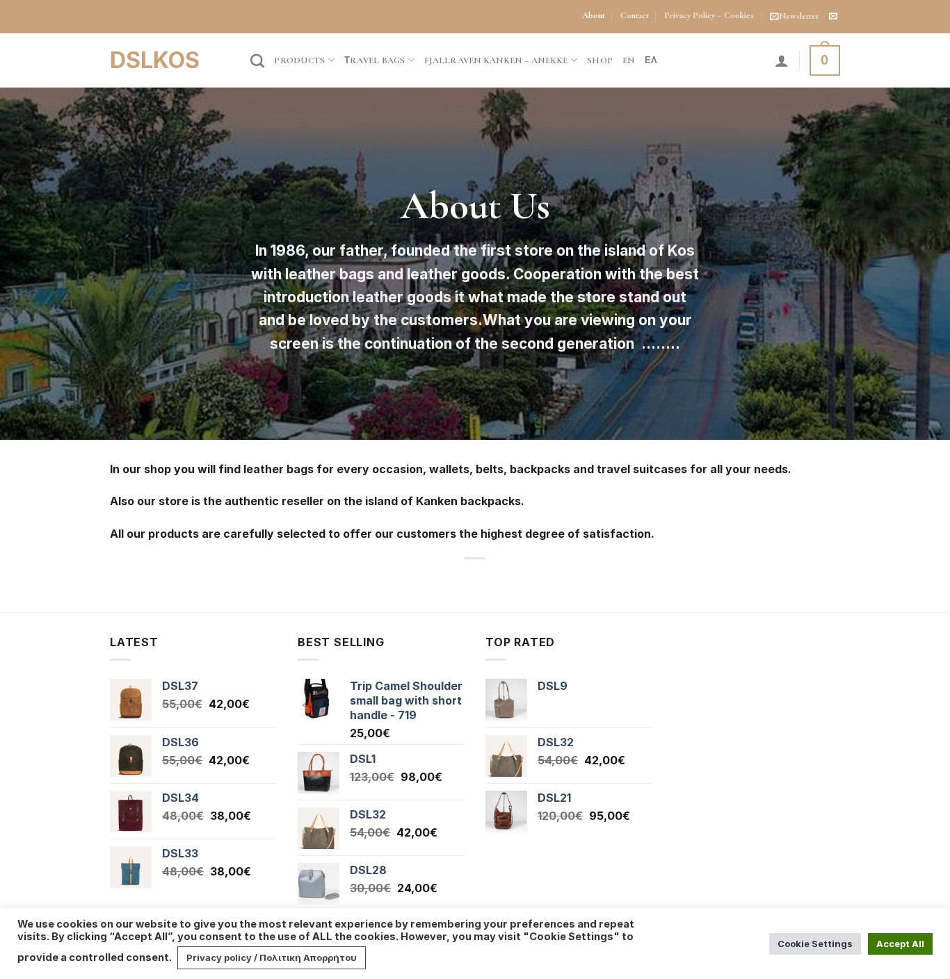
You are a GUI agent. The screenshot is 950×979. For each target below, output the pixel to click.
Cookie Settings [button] (815, 943)
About (593, 15)
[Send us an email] (833, 17)
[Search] (257, 60)
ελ (651, 60)
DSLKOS (155, 60)
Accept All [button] (900, 943)
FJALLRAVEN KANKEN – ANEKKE (496, 60)
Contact (634, 15)
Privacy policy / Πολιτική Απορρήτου (271, 957)
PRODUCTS (299, 60)
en (628, 60)
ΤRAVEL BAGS (374, 60)
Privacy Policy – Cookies (709, 15)
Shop (600, 60)
